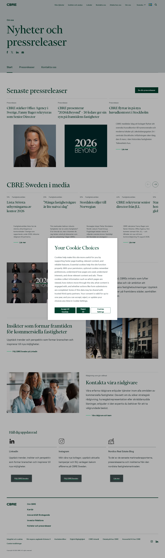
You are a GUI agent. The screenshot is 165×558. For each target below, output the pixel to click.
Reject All (83, 310)
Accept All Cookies (65, 310)
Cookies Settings (100, 310)
